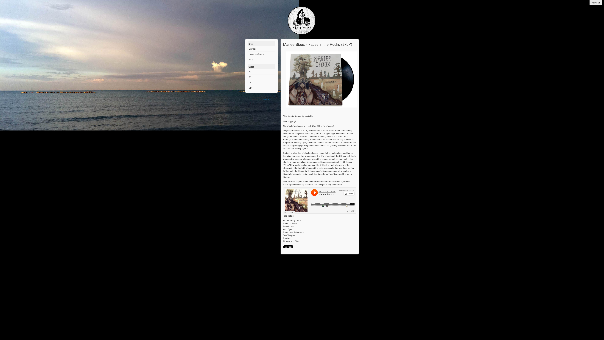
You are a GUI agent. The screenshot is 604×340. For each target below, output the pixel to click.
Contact (252, 48)
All (250, 71)
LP (250, 82)
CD (250, 87)
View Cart (595, 2)
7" (250, 77)
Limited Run (266, 99)
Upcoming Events (256, 54)
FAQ (250, 59)
